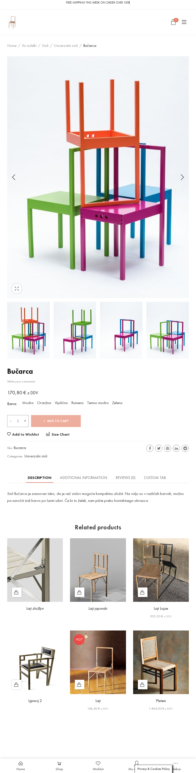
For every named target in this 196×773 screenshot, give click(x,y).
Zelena (117, 403)
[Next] (181, 177)
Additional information (83, 477)
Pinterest (167, 448)
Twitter (158, 448)
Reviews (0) (125, 477)
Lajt (98, 700)
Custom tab (155, 477)
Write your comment (21, 381)
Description (39, 477)
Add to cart (58, 421)
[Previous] (14, 177)
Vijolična (61, 403)
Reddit (185, 448)
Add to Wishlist (25, 434)
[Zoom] (17, 288)
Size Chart (60, 434)
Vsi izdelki (29, 45)
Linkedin (176, 448)
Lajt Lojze (161, 608)
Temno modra (98, 403)
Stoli (45, 45)
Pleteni (161, 700)
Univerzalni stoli (66, 45)
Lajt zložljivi (35, 608)
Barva (11, 403)
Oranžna (44, 403)
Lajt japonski (97, 608)
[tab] (39, 477)
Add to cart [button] (142, 592)
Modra (27, 403)
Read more (17, 592)
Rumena (77, 403)
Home (11, 45)
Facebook (149, 448)
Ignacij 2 (35, 700)
